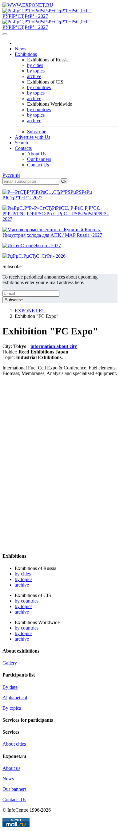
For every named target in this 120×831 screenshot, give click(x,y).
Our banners (39, 159)
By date (10, 687)
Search (21, 142)
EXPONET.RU (30, 310)
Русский (11, 175)
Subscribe (36, 131)
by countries (39, 87)
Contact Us (38, 164)
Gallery (9, 662)
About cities (14, 744)
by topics (36, 70)
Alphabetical (14, 697)
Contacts (23, 148)
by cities (35, 65)
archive (34, 76)
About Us (36, 153)
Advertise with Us (32, 137)
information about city (53, 346)
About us (11, 768)
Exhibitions (26, 54)
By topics (11, 708)
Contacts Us (14, 799)
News (20, 48)
